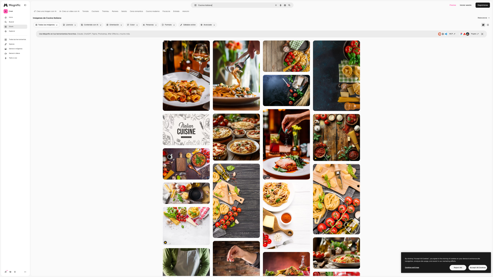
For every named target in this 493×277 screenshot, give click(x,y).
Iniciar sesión (465, 5)
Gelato (124, 11)
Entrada (176, 11)
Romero (115, 11)
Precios (453, 5)
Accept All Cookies (478, 267)
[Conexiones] (6, 272)
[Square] (488, 25)
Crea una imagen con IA (46, 11)
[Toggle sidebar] (25, 5)
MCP (451, 34)
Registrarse (483, 5)
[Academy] (10, 272)
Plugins (473, 34)
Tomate (85, 11)
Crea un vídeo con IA (70, 11)
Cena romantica (136, 11)
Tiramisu (105, 11)
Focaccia (166, 11)
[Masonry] (483, 25)
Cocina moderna (152, 11)
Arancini (185, 11)
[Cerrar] (482, 34)
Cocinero (95, 11)
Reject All (458, 267)
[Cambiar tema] (15, 272)
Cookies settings (412, 267)
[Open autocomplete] (194, 5)
